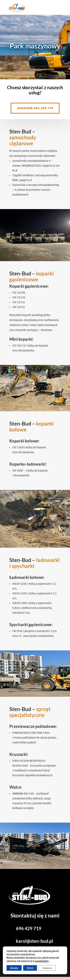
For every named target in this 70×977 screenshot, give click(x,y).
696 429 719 (28, 928)
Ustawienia (47, 968)
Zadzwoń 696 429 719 (35, 108)
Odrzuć (30, 968)
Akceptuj (14, 968)
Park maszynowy (35, 46)
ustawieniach (42, 961)
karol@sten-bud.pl (34, 941)
